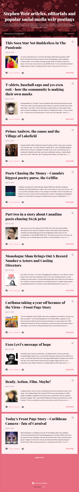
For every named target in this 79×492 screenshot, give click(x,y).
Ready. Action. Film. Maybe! (28, 381)
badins (43, 487)
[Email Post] (23, 73)
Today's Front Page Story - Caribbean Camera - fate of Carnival (35, 421)
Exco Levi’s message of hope (28, 344)
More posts (39, 457)
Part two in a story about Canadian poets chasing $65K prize (33, 216)
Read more (70, 73)
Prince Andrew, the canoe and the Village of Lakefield (32, 133)
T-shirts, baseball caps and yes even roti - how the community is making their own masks (34, 89)
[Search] (76, 5)
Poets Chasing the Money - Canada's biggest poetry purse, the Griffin (34, 175)
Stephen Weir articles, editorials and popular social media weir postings (40, 16)
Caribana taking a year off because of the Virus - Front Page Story (35, 304)
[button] (72, 41)
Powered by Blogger (40, 483)
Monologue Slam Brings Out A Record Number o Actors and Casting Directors (36, 260)
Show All (71, 34)
